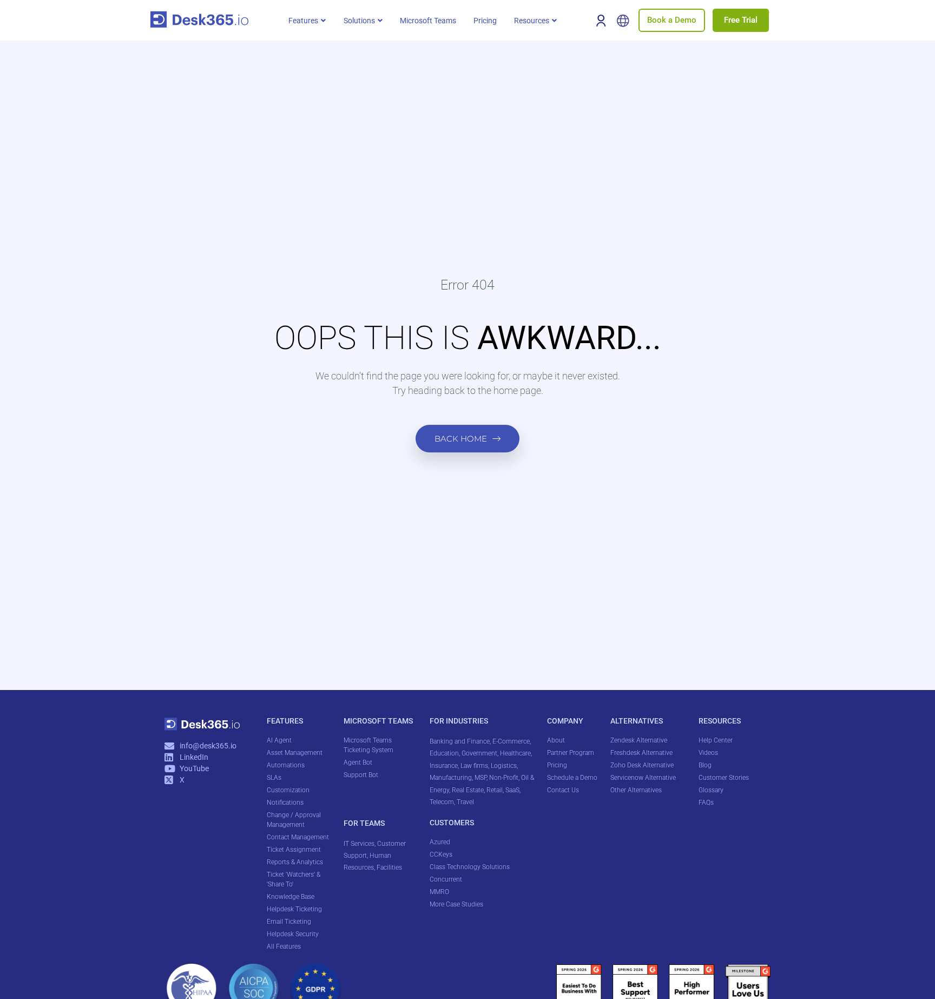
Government (479, 753)
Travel (465, 802)
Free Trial (741, 20)
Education (444, 753)
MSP (480, 777)
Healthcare (515, 753)
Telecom (442, 802)
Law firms (474, 766)
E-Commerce (511, 741)
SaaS (512, 790)
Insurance (444, 766)
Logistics (504, 766)
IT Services (359, 843)
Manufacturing (451, 777)
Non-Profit (503, 777)
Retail (494, 790)
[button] (307, 20)
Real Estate (468, 790)
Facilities (390, 867)
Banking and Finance (460, 741)
